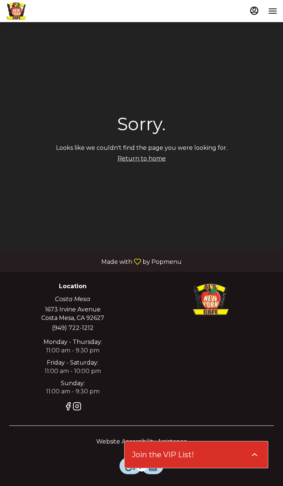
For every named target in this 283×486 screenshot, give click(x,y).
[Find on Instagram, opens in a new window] (77, 407)
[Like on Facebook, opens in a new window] (68, 407)
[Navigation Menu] (273, 11)
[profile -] (254, 10)
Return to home (142, 158)
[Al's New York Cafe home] (39, 11)
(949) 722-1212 (73, 327)
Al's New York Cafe (210, 299)
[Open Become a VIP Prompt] (254, 454)
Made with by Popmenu (94, 261)
